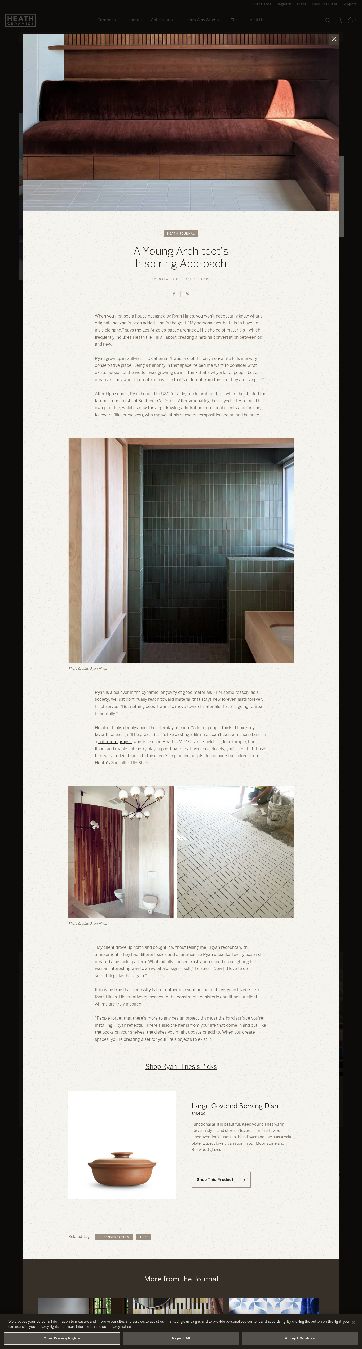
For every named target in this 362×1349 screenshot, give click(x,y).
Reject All (181, 1338)
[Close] (353, 1322)
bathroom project (115, 742)
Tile (143, 1237)
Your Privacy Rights (62, 1338)
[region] (181, 1331)
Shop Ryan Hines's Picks (181, 1067)
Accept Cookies (300, 1338)
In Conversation (114, 1237)
